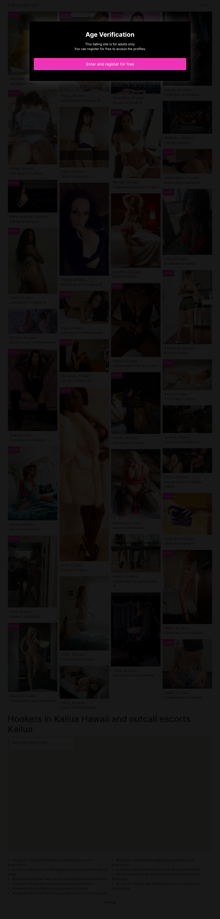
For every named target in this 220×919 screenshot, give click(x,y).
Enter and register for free (110, 64)
